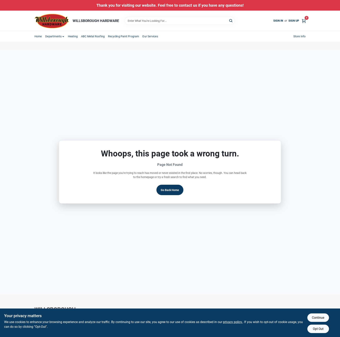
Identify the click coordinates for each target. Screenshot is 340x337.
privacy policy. (233, 322)
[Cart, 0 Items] (304, 21)
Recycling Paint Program (123, 36)
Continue (318, 318)
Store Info (299, 36)
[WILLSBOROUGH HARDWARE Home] (52, 20)
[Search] (231, 20)
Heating (73, 36)
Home (38, 36)
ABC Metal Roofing (93, 36)
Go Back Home (170, 190)
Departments (53, 36)
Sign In (278, 20)
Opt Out (318, 329)
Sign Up (293, 20)
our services (150, 36)
